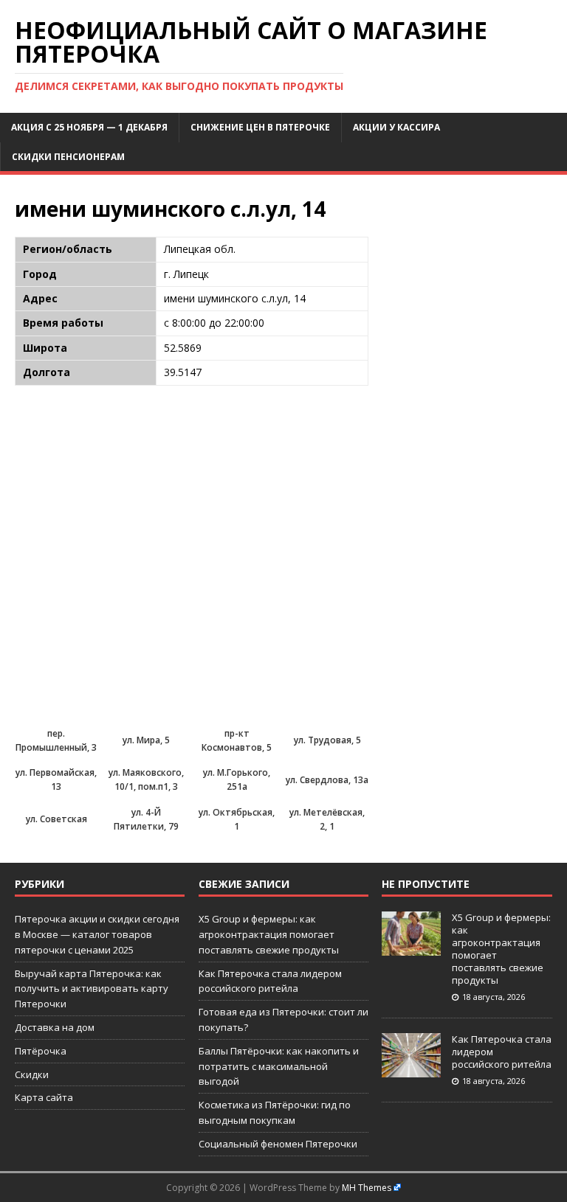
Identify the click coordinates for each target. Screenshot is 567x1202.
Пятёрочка (40, 1050)
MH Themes (366, 1187)
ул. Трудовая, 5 (327, 740)
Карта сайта (44, 1097)
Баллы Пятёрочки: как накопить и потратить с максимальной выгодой (279, 1066)
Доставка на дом (54, 1027)
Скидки (32, 1074)
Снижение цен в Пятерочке (260, 127)
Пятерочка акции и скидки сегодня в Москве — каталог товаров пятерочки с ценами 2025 (97, 934)
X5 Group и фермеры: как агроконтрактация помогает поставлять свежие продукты (269, 934)
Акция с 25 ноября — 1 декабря (89, 127)
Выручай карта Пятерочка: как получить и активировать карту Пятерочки (91, 989)
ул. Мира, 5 (146, 740)
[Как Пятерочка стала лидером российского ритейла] (411, 1069)
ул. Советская (56, 819)
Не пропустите (426, 884)
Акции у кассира (396, 127)
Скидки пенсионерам (68, 156)
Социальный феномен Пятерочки (278, 1143)
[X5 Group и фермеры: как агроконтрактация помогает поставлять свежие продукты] (411, 947)
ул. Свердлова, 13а (327, 780)
